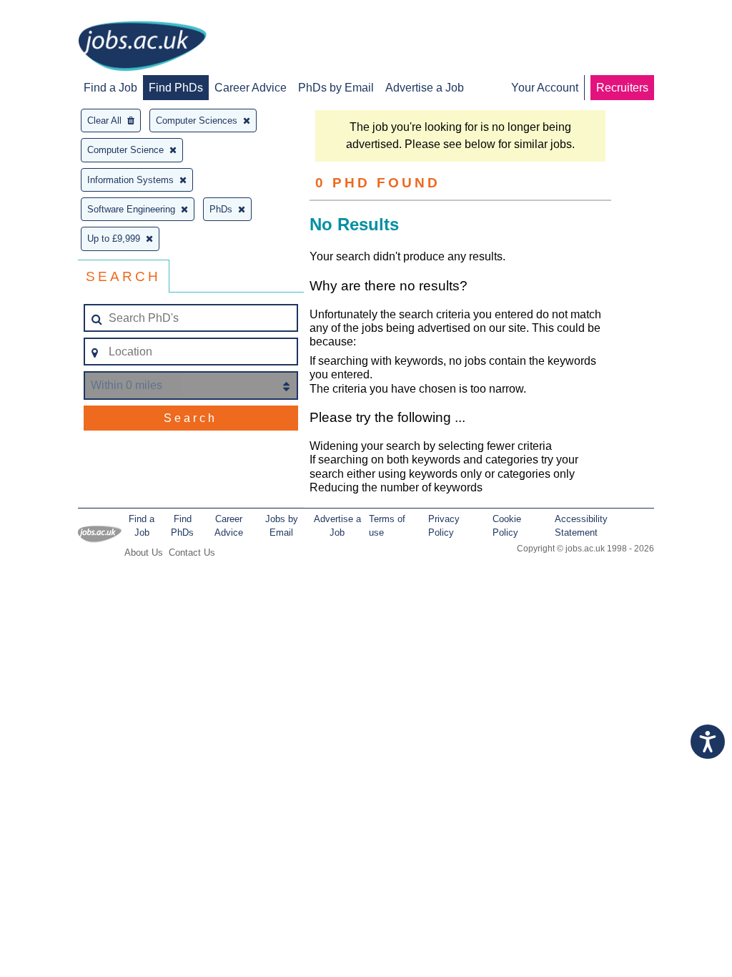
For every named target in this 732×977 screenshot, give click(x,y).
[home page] (142, 47)
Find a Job (110, 88)
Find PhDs (176, 88)
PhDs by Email (336, 88)
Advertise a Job (424, 88)
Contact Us (192, 552)
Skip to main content (57, 12)
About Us (143, 552)
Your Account (544, 88)
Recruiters (622, 88)
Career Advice (250, 88)
